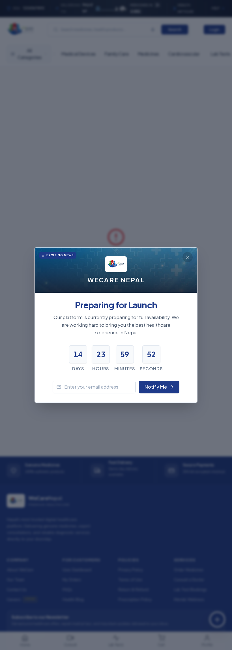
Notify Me (156, 387)
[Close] (187, 257)
